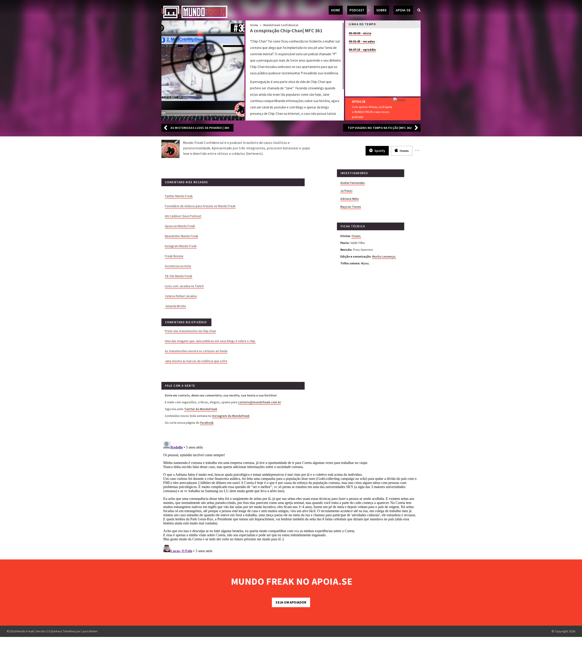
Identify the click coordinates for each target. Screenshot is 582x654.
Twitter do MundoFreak (200, 409)
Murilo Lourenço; (384, 256)
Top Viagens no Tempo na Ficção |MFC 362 (379, 128)
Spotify (379, 151)
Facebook (206, 423)
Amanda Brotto (176, 306)
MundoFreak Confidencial (281, 25)
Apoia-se (403, 10)
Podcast (356, 10)
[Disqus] (291, 496)
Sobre (381, 10)
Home (335, 10)
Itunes (404, 151)
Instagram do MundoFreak (230, 416)
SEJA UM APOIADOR (291, 602)
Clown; (356, 236)
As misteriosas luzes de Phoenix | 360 (200, 128)
